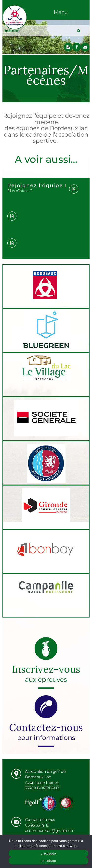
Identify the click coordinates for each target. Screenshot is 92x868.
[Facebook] (76, 47)
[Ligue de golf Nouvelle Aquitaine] (46, 464)
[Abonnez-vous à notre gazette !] (68, 47)
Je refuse (48, 861)
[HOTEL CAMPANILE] (46, 587)
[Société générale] (46, 419)
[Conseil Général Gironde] (46, 507)
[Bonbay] (46, 551)
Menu (61, 12)
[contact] (85, 47)
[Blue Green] (46, 330)
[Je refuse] (85, 851)
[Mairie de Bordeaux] (46, 286)
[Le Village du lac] (46, 368)
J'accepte (48, 853)
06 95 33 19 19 (37, 825)
